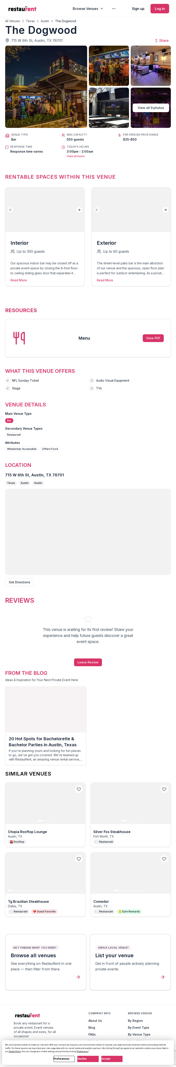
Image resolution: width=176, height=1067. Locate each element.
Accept (106, 1058)
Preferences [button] (82, 1051)
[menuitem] (88, 8)
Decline (81, 1058)
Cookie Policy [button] (15, 1051)
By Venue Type (139, 1034)
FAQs (92, 1034)
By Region (135, 1020)
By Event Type (138, 1027)
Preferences (61, 1058)
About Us (95, 1020)
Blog (91, 1027)
